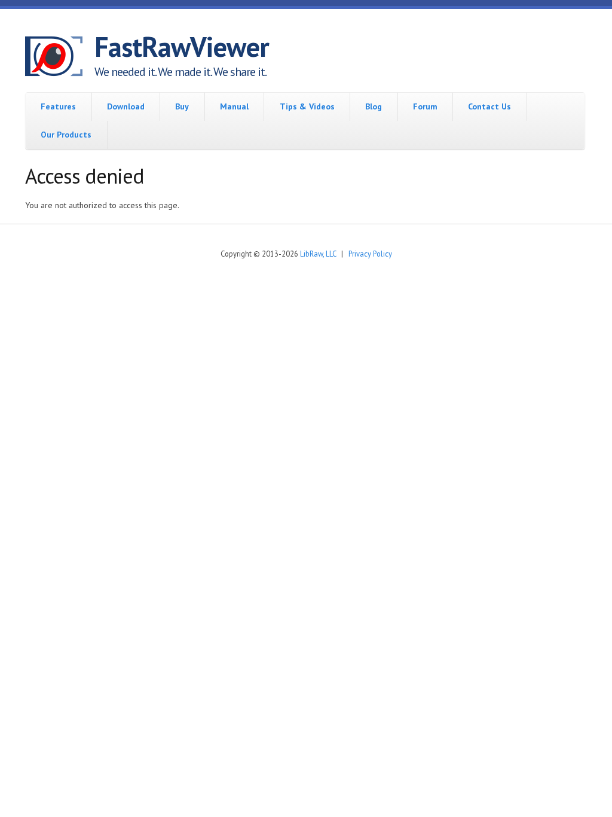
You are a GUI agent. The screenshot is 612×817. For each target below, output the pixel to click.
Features (58, 106)
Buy (182, 106)
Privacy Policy (370, 253)
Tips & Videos (307, 106)
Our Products (66, 134)
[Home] (59, 58)
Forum (425, 106)
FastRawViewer (181, 47)
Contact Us (489, 106)
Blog (373, 106)
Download (126, 106)
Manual (234, 106)
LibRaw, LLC (318, 253)
